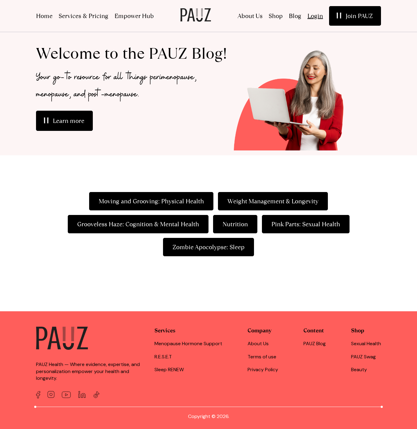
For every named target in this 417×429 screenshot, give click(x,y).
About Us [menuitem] (250, 16)
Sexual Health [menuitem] (366, 343)
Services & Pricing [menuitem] (83, 16)
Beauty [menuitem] (359, 369)
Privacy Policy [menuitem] (263, 369)
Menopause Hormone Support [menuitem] (188, 343)
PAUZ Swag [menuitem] (363, 356)
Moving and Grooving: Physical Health (151, 201)
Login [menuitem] (315, 16)
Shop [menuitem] (276, 16)
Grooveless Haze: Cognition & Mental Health (138, 224)
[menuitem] (355, 16)
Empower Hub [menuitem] (134, 16)
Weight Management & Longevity (272, 201)
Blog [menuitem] (295, 16)
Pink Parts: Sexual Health (305, 224)
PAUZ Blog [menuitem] (314, 343)
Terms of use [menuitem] (262, 356)
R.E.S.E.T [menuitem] (163, 356)
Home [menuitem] (44, 16)
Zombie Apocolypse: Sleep (208, 247)
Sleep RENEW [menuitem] (169, 369)
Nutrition (235, 224)
